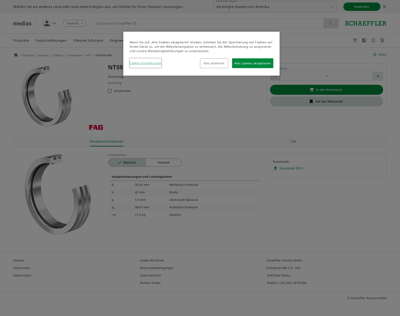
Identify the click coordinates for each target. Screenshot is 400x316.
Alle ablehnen (214, 63)
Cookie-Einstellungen (145, 63)
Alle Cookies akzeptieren (252, 63)
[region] (201, 54)
